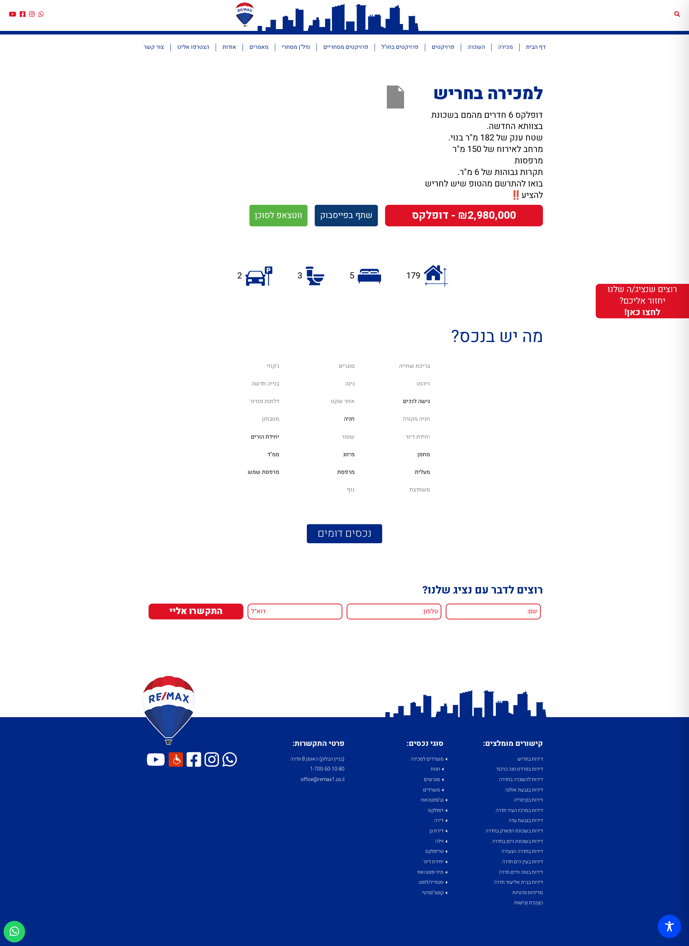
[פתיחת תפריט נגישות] (176, 759)
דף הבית (535, 47)
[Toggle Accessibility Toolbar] (669, 926)
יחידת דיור (433, 862)
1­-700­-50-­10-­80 (327, 769)
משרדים (431, 790)
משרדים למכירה (427, 759)
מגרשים (432, 779)
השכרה (476, 47)
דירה (439, 820)
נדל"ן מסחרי (296, 47)
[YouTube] (12, 14)
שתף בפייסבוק (346, 215)
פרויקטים (443, 47)
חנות (435, 769)
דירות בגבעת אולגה (524, 790)
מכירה (505, 47)
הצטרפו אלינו (193, 47)
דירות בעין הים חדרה (522, 862)
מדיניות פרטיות (527, 892)
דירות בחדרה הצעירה (522, 851)
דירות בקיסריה (528, 800)
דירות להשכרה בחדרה (521, 779)
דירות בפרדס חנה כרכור (519, 769)
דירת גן (437, 831)
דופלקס (436, 810)
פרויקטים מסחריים (345, 47)
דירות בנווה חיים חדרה (521, 872)
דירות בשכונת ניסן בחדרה (517, 841)
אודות (229, 47)
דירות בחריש (530, 759)
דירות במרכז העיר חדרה (519, 810)
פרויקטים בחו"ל (399, 47)
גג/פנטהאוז (432, 800)
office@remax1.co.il (322, 779)
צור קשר (154, 47)
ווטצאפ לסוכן (278, 215)
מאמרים (258, 47)
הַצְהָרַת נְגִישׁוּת (528, 902)
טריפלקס (434, 851)
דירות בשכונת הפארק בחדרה (514, 831)
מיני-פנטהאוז (430, 872)
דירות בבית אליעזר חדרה (518, 882)
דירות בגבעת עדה (525, 820)
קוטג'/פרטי (433, 892)
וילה (439, 841)
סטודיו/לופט (431, 882)
